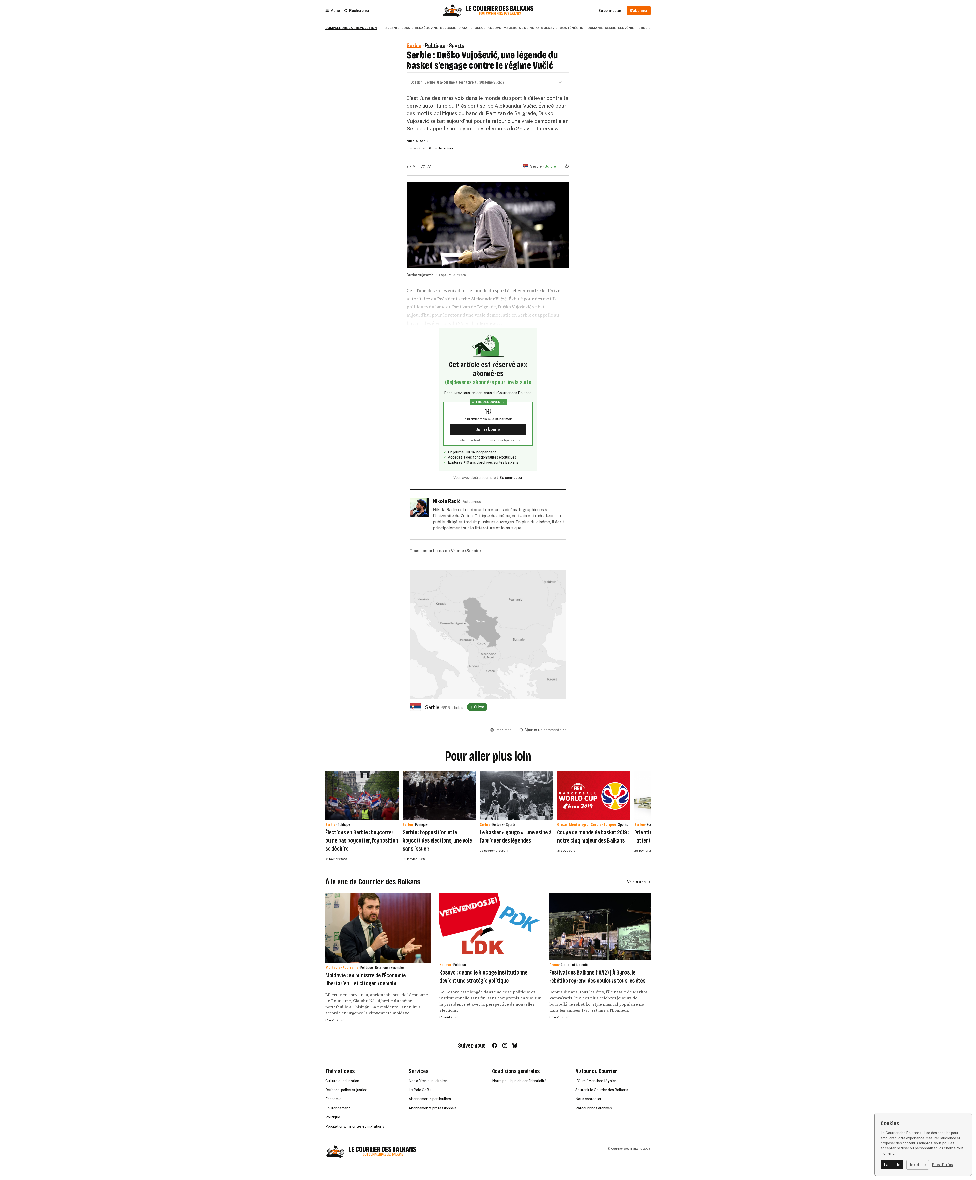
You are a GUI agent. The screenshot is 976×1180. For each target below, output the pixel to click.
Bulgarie (448, 27)
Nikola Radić (418, 141)
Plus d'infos (942, 1165)
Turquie (643, 27)
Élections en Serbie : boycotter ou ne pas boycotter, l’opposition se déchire (361, 840)
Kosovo (494, 27)
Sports (456, 45)
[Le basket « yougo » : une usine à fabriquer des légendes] (516, 795)
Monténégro (571, 27)
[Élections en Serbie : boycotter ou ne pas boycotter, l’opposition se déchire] (362, 795)
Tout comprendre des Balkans (500, 13)
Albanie (392, 27)
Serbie (610, 27)
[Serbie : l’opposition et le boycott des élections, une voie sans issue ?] (439, 795)
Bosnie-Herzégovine (419, 27)
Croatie (465, 27)
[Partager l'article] (566, 166)
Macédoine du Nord (521, 27)
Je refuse (918, 1165)
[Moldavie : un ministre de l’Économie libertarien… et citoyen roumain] (378, 928)
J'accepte (892, 1165)
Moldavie (549, 27)
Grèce (480, 27)
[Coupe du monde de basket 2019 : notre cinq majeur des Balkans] (593, 795)
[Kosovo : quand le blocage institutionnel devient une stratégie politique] (490, 926)
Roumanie (594, 27)
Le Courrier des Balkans (499, 8)
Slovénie (626, 27)
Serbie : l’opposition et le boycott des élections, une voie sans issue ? (437, 840)
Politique (435, 45)
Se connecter (511, 478)
